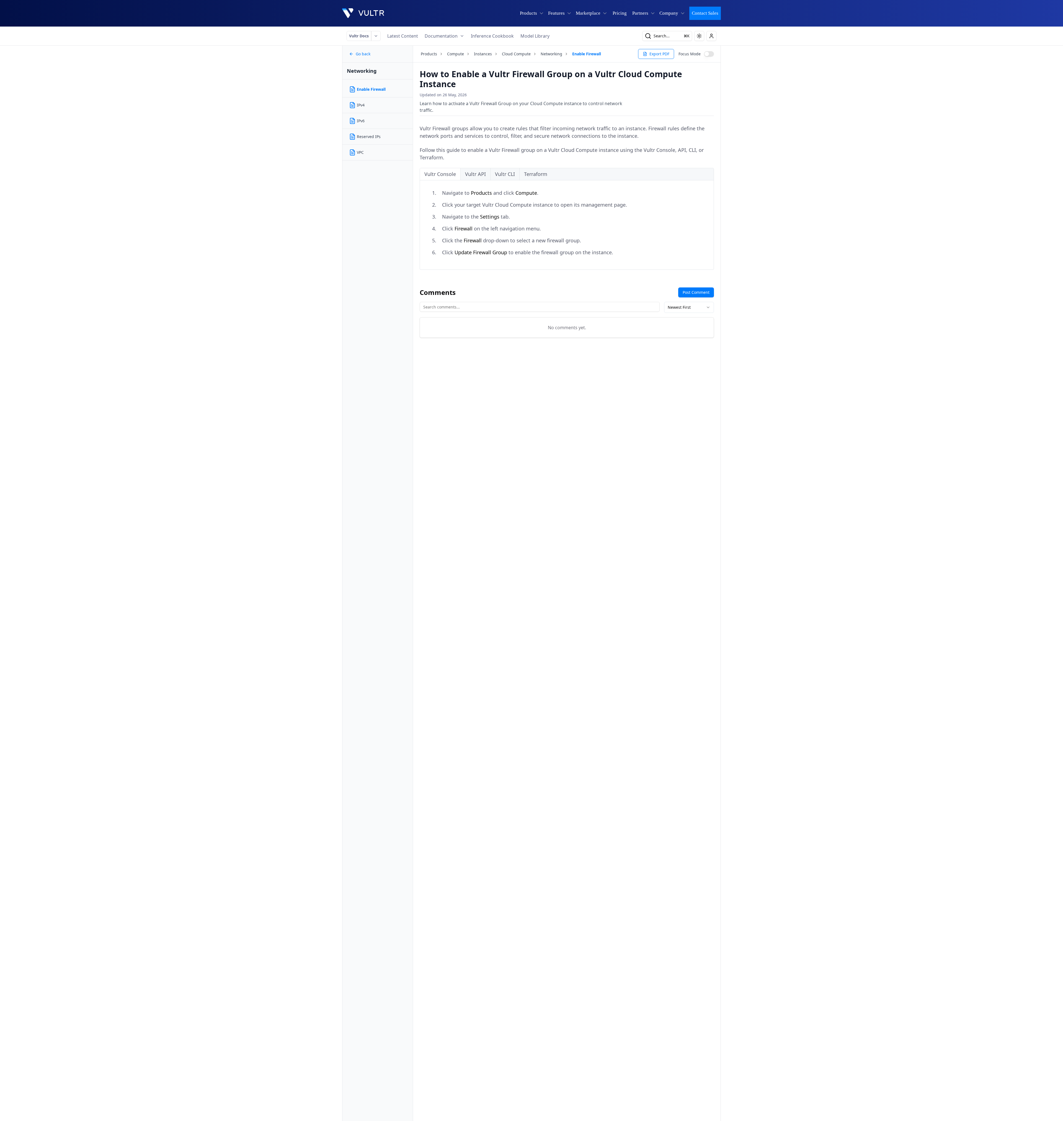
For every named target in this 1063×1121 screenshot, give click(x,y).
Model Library (534, 36)
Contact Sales (705, 13)
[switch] (709, 54)
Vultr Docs (359, 35)
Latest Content (402, 36)
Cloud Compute (516, 53)
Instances (483, 53)
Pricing (620, 13)
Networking (551, 53)
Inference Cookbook (492, 36)
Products (429, 53)
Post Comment (696, 292)
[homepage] (363, 13)
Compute (455, 53)
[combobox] (689, 307)
